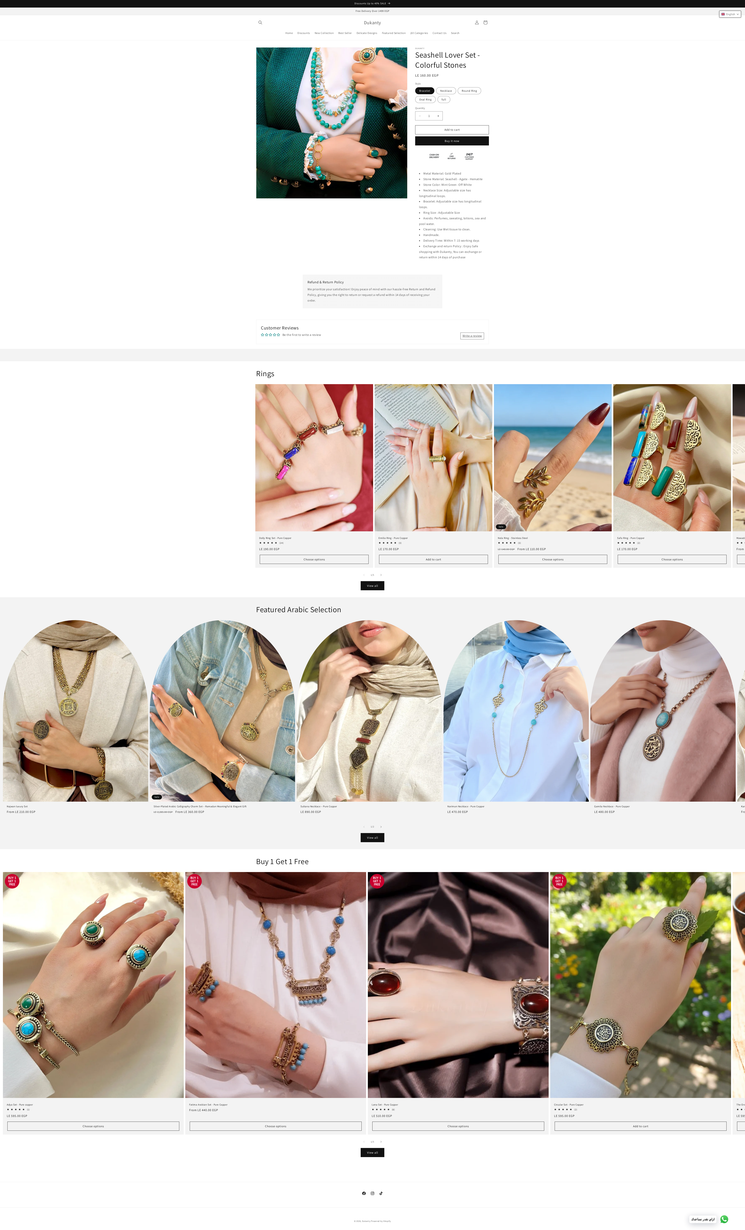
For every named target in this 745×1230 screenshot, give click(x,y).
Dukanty (366, 1221)
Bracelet (424, 91)
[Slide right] (381, 575)
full (444, 99)
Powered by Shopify (381, 1221)
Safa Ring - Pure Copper (631, 538)
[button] (260, 22)
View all (372, 586)
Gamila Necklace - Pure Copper (612, 806)
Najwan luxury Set (17, 806)
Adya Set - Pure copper (20, 1104)
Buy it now (452, 141)
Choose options (314, 559)
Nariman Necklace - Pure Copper (465, 806)
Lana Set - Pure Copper (385, 1104)
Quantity (420, 108)
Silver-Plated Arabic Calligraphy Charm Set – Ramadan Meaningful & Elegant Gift (200, 806)
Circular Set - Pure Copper (569, 1104)
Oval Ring (425, 99)
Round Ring (469, 91)
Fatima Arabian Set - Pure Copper (208, 1104)
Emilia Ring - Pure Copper (393, 538)
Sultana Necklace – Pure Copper (319, 806)
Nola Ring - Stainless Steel (513, 538)
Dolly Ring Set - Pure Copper (275, 538)
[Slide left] (364, 575)
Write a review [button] (472, 336)
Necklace (446, 91)
